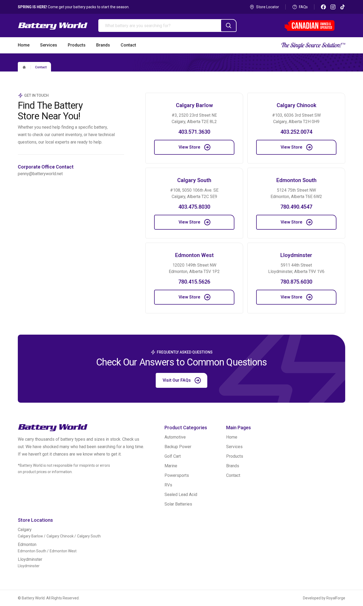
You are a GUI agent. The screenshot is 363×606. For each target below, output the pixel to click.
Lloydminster (30, 559)
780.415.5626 (194, 282)
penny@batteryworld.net (40, 173)
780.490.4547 (296, 207)
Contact (41, 67)
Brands (232, 465)
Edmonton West (63, 551)
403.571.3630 (194, 132)
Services (234, 446)
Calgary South (89, 536)
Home (231, 437)
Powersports (176, 475)
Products (234, 456)
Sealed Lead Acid (180, 494)
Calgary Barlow (30, 536)
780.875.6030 (296, 282)
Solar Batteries (178, 504)
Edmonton (27, 544)
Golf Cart (172, 456)
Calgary (25, 529)
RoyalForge (335, 598)
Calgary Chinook (60, 536)
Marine (170, 465)
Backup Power (177, 446)
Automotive (175, 437)
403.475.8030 (194, 207)
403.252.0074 (296, 132)
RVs (168, 484)
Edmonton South (32, 551)
